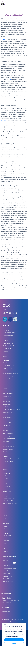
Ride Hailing (6, 406)
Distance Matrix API (8, 335)
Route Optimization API (9, 332)
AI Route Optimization (8, 365)
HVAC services (6, 425)
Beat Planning (6, 436)
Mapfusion (5, 362)
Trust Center (6, 523)
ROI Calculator (6, 538)
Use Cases (5, 551)
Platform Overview (7, 368)
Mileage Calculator (7, 578)
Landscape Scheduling (8, 449)
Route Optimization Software (10, 373)
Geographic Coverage (8, 378)
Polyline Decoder (7, 573)
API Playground (7, 486)
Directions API (6, 338)
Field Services (6, 401)
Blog (4, 548)
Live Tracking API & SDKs (9, 345)
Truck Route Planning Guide (10, 503)
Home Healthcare (7, 443)
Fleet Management (8, 393)
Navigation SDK (7, 340)
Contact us (5, 521)
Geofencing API (7, 348)
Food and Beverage (8, 433)
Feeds (4, 553)
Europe (4, 384)
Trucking (5, 391)
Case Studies (6, 540)
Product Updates (7, 546)
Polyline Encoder (7, 570)
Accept (14, 639)
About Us (5, 518)
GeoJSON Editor (7, 565)
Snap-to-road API (7, 353)
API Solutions (6, 489)
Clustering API (6, 351)
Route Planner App (7, 563)
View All (5, 356)
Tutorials (5, 481)
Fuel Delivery (6, 441)
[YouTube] (5, 325)
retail (9, 79)
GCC (4, 381)
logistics (5, 39)
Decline (14, 643)
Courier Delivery (7, 417)
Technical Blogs (7, 491)
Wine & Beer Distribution (9, 438)
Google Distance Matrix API (10, 461)
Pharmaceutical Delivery (9, 420)
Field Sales (5, 430)
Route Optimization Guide (9, 498)
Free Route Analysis (8, 556)
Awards (5, 526)
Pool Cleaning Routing (8, 446)
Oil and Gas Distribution (9, 422)
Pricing (4, 513)
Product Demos (7, 535)
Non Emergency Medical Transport (11, 409)
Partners (5, 515)
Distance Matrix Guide (8, 500)
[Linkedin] (3, 325)
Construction (6, 414)
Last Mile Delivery (7, 396)
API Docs (5, 475)
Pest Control (6, 428)
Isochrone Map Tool (8, 576)
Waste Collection (7, 404)
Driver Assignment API (8, 343)
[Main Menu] (25, 3)
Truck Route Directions (8, 581)
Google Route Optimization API (11, 458)
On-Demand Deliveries (8, 399)
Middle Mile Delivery (8, 412)
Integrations (6, 483)
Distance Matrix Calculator (9, 568)
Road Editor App (7, 370)
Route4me (5, 466)
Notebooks (5, 478)
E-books (5, 543)
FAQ (4, 529)
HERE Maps (6, 464)
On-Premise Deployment (9, 376)
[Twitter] (8, 325)
